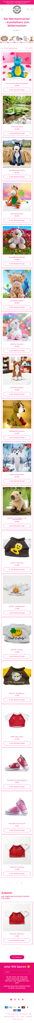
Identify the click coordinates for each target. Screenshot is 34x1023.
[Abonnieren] (28, 972)
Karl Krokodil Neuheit (17, 126)
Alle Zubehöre (17, 957)
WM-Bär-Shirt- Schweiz (17, 736)
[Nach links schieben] (13, 948)
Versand (22, 1016)
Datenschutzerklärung (9, 1016)
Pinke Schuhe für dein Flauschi (17, 823)
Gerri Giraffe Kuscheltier (17, 300)
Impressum (29, 1016)
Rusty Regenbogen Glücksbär (17, 257)
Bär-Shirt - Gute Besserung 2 (17, 606)
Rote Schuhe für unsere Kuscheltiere (17, 780)
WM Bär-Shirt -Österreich (17, 867)
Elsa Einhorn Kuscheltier (17, 344)
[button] (2, 9)
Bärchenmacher (14, 1014)
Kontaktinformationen (17, 1019)
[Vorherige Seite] (12, 883)
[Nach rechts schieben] (21, 948)
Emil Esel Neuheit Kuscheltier (17, 170)
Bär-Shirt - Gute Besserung (17, 693)
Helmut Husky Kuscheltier (17, 474)
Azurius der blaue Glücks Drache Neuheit (17, 83)
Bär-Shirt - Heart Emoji (17, 562)
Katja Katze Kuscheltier (17, 387)
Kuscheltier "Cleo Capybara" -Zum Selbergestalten (17, 518)
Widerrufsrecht (24, 1013)
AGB (18, 1016)
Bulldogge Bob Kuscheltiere (17, 431)
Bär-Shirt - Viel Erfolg (17, 649)
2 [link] (21, 883)
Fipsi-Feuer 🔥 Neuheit (17, 213)
